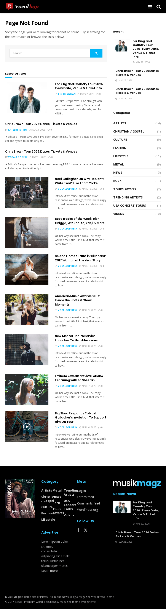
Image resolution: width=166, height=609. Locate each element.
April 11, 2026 (89, 228)
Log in (81, 491)
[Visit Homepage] (25, 6)
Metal (118, 164)
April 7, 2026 (88, 385)
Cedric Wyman (66, 93)
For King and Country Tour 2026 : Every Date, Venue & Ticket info (79, 86)
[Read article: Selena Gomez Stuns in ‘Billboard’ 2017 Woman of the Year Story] (26, 269)
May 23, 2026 (38, 129)
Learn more (49, 570)
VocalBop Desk (17, 157)
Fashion (119, 148)
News (117, 172)
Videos (118, 214)
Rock (117, 181)
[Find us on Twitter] (86, 530)
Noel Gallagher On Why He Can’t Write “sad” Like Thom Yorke (79, 181)
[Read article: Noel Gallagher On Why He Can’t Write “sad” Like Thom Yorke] (26, 192)
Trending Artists (128, 197)
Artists (119, 123)
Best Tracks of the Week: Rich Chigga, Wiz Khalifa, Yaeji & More (80, 221)
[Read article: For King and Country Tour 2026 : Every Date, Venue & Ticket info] (26, 97)
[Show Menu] (150, 6)
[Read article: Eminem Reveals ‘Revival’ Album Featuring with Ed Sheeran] (26, 389)
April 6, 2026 (88, 427)
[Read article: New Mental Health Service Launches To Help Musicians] (26, 349)
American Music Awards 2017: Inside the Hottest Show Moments (77, 300)
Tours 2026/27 (124, 189)
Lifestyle (120, 156)
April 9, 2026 (88, 310)
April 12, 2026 (89, 188)
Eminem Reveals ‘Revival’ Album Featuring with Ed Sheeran (79, 378)
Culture (120, 139)
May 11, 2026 (39, 157)
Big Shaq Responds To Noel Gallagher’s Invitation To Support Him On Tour (80, 417)
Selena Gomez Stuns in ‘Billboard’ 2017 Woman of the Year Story (80, 258)
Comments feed (88, 503)
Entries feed (85, 497)
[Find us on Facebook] (78, 530)
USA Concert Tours (129, 205)
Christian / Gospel (128, 131)
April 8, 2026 (88, 346)
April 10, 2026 (89, 265)
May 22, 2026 (87, 93)
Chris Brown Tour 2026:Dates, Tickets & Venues (41, 124)
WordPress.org (87, 510)
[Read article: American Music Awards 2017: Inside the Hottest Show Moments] (26, 309)
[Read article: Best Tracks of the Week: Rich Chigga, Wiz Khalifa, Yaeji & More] (26, 232)
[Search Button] (158, 6)
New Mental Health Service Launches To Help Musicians (76, 338)
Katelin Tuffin (17, 129)
